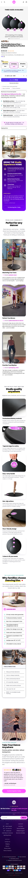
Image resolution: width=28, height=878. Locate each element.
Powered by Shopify (18, 873)
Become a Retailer (20, 833)
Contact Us (7, 841)
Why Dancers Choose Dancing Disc (8, 91)
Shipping (7, 844)
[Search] (4, 2)
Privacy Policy (7, 848)
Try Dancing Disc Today (14, 207)
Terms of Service (7, 850)
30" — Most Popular (7, 826)
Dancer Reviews (20, 828)
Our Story (20, 826)
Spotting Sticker (7, 835)
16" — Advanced (7, 830)
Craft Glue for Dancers (7, 833)
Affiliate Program (21, 830)
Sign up (24, 817)
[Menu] (1, 2)
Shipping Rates (4, 128)
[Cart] (26, 2)
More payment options (14, 83)
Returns (7, 846)
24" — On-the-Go (7, 828)
